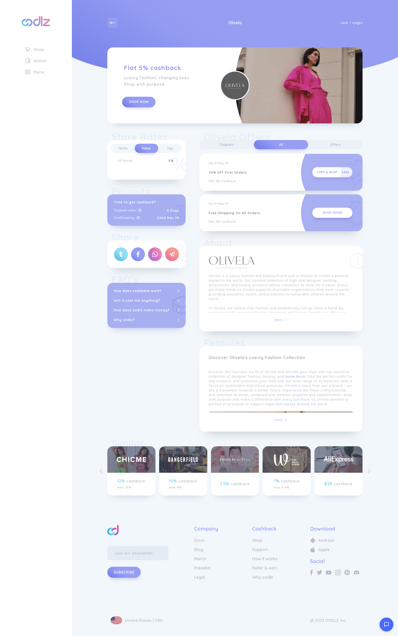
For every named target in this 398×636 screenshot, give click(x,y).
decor (301, 376)
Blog (198, 549)
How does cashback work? (137, 291)
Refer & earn (265, 568)
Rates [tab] (146, 148)
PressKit (202, 568)
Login (358, 23)
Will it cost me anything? (137, 300)
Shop (257, 540)
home (290, 376)
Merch (200, 558)
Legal (199, 577)
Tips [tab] (170, 148)
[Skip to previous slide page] (100, 471)
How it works (265, 558)
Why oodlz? (124, 320)
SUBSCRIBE (124, 572)
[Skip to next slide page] (369, 471)
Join (344, 23)
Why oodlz (262, 577)
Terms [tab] (123, 148)
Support (260, 549)
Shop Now (139, 102)
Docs (199, 540)
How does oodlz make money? (142, 310)
